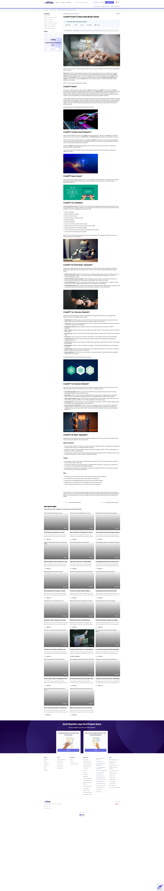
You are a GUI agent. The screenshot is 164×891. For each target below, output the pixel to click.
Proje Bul (95, 750)
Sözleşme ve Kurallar (61, 759)
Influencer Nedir (112, 777)
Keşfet (71, 759)
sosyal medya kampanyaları (85, 452)
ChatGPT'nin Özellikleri (48, 21)
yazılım (103, 438)
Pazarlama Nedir (112, 781)
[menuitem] (58, 2)
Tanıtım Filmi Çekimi (100, 772)
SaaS (67, 449)
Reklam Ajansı (85, 759)
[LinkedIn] (44, 806)
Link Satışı (46, 770)
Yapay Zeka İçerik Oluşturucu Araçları (89, 150)
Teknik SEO (66, 484)
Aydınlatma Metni (60, 768)
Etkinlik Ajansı (85, 776)
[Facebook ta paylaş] (51, 35)
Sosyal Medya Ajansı (87, 765)
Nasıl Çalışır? (46, 763)
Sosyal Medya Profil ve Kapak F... (110, 502)
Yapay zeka (74, 342)
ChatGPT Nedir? (47, 15)
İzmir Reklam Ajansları (100, 781)
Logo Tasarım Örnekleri (113, 770)
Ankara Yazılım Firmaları (100, 783)
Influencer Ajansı (86, 790)
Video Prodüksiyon (100, 774)
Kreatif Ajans (85, 774)
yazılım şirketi (69, 461)
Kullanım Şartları (60, 761)
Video (65, 229)
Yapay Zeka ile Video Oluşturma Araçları (71, 150)
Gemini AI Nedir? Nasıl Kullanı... (73, 502)
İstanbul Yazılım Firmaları (101, 785)
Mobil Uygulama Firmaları (88, 780)
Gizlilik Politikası (60, 765)
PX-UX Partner (82, 812)
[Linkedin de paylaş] (46, 35)
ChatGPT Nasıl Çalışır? (48, 19)
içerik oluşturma (101, 348)
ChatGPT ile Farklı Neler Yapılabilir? (50, 23)
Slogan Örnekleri (112, 779)
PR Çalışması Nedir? (113, 765)
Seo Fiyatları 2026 (99, 761)
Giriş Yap (102, 2)
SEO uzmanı (70, 493)
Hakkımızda (46, 759)
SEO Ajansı (85, 770)
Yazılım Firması (86, 768)
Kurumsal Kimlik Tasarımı (101, 779)
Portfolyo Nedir (112, 774)
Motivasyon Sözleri (113, 772)
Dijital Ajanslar (99, 791)
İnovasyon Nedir (112, 783)
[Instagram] (47, 806)
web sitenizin (86, 484)
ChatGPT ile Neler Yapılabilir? (49, 28)
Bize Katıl (45, 765)
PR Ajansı (85, 772)
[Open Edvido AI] (160, 886)
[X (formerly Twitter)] (49, 806)
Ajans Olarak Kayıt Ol (74, 763)
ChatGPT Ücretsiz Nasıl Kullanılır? (50, 17)
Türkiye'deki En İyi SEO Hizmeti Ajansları (72, 487)
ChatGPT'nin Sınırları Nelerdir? (50, 26)
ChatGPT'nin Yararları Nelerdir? (50, 24)
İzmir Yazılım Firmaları (100, 787)
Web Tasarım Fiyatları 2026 (101, 770)
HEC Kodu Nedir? (112, 785)
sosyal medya (102, 73)
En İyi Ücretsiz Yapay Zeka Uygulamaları (106, 150)
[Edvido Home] (47, 801)
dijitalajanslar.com (47, 808)
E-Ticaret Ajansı (86, 788)
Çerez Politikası (60, 763)
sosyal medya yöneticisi (80, 493)
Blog (45, 768)
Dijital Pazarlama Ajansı (87, 763)
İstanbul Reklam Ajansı (87, 794)
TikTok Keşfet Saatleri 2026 (114, 787)
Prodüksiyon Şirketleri (87, 778)
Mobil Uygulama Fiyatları (114, 759)
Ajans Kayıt (96, 2)
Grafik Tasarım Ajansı (87, 786)
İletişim (45, 761)
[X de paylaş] (55, 35)
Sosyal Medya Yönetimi (100, 777)
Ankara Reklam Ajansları (87, 792)
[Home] (44, 9)
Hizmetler (63, 2)
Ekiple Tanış (118, 801)
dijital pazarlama (94, 438)
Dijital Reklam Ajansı (87, 761)
